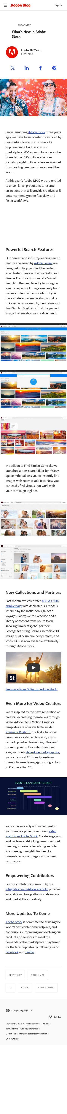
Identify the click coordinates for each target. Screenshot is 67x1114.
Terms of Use (12, 1028)
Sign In (58, 5)
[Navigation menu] (5, 5)
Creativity (24, 25)
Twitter (29, 952)
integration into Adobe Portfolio (27, 889)
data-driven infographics (42, 752)
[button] (33, 1010)
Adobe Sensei (43, 263)
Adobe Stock (36, 132)
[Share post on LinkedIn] (27, 69)
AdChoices (14, 1038)
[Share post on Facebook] (40, 69)
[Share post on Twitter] (13, 69)
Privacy (45, 1023)
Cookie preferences (29, 1028)
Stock (25, 987)
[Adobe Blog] (38, 5)
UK (10, 987)
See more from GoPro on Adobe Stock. (32, 689)
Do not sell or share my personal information (26, 1033)
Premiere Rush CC (18, 732)
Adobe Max (38, 975)
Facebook (12, 952)
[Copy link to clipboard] (54, 69)
